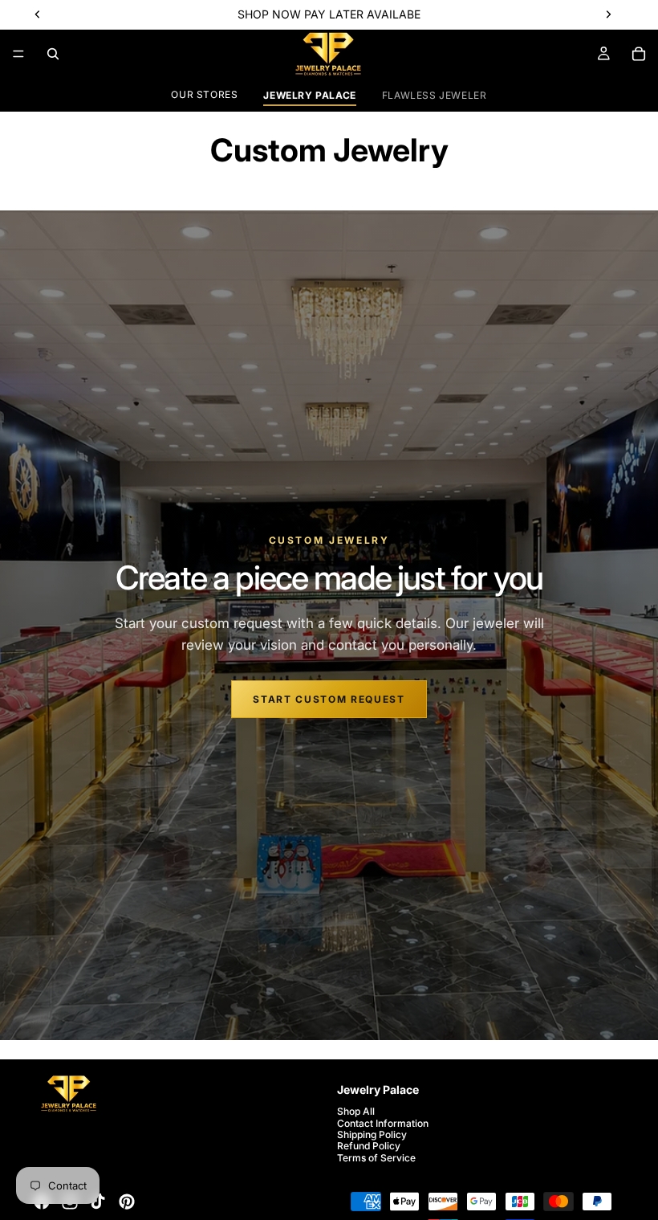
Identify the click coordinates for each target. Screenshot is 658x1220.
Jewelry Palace (309, 95)
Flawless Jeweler (434, 95)
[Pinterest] (126, 1201)
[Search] (53, 53)
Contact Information (383, 1123)
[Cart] (638, 53)
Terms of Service (376, 1158)
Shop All (356, 1111)
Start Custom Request (329, 699)
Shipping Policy (372, 1134)
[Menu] (18, 53)
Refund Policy (368, 1146)
